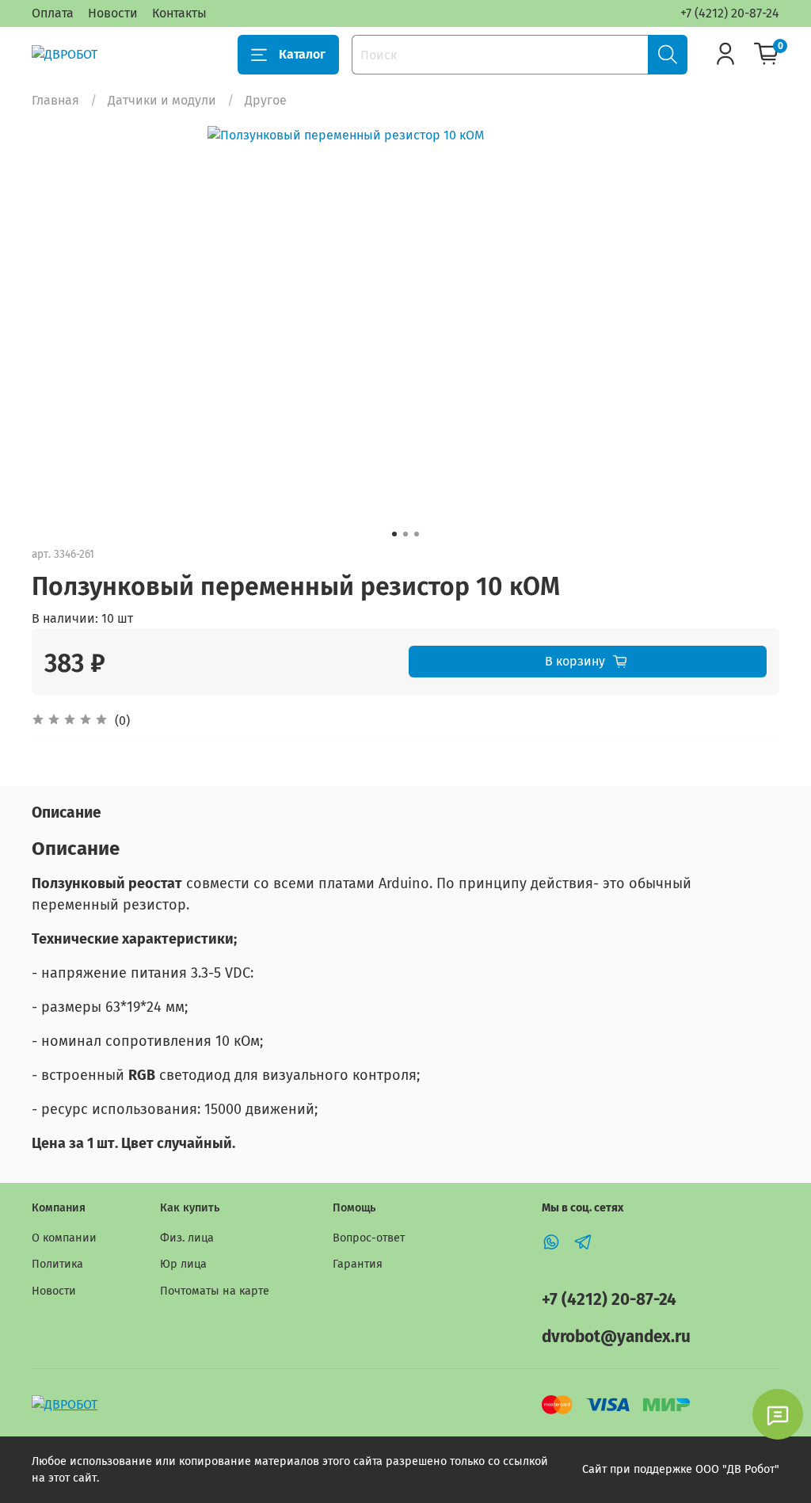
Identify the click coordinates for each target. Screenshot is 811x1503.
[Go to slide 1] (394, 534)
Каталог (302, 54)
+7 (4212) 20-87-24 (729, 13)
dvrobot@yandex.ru (616, 1337)
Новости (113, 13)
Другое (266, 100)
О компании (64, 1238)
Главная (55, 100)
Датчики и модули (162, 100)
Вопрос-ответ (369, 1238)
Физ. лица (187, 1238)
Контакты (179, 13)
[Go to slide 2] (405, 534)
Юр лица (183, 1264)
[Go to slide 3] (416, 534)
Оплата (53, 13)
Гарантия (358, 1264)
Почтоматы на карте (214, 1291)
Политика (57, 1264)
